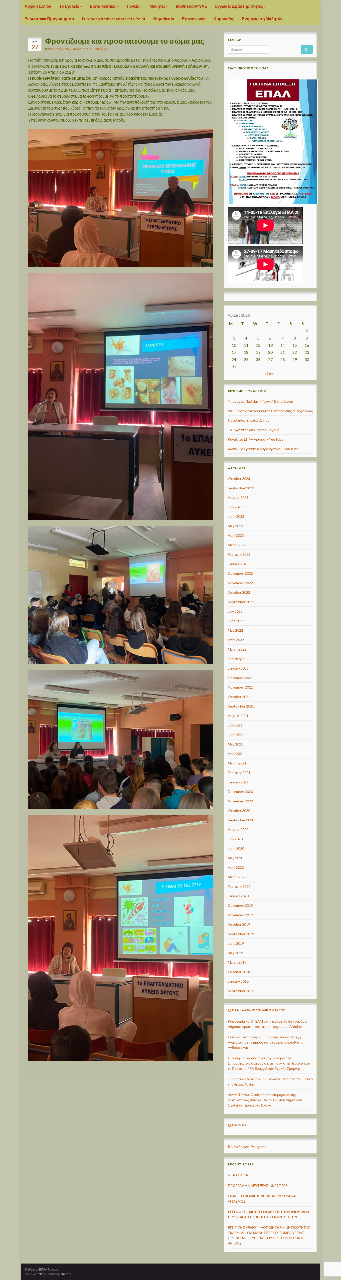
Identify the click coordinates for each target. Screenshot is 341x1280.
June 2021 (236, 734)
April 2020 (236, 867)
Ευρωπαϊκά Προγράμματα (49, 18)
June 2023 (236, 516)
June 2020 (236, 848)
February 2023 (239, 554)
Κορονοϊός (223, 18)
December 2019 (240, 905)
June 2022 (236, 621)
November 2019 (240, 915)
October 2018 (239, 972)
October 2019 (239, 924)
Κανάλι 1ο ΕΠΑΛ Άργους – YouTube (255, 439)
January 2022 (238, 668)
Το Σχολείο (69, 6)
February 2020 (239, 886)
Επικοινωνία (194, 18)
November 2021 (240, 687)
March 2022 (237, 649)
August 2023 (238, 497)
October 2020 (239, 810)
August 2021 (238, 716)
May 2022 (235, 630)
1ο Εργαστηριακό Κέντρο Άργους (253, 430)
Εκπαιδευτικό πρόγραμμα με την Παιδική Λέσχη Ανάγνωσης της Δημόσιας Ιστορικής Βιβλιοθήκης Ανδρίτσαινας (265, 1042)
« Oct (269, 373)
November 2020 (240, 801)
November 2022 (240, 583)
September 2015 (241, 991)
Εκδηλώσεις (100, 49)
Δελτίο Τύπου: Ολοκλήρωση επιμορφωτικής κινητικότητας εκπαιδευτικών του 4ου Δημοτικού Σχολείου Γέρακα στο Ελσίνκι (265, 1100)
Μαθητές (158, 6)
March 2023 (237, 545)
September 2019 (241, 934)
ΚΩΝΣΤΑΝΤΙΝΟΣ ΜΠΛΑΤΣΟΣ (68, 49)
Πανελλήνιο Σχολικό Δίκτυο (249, 420)
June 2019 (236, 943)
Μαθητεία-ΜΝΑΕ (191, 6)
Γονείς (133, 6)
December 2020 (240, 791)
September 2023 (241, 488)
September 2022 (241, 602)
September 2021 (241, 706)
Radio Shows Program (247, 1146)
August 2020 (238, 829)
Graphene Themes (59, 1274)
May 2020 (235, 858)
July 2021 (235, 725)
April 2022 (236, 640)
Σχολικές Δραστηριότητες (239, 6)
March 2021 (237, 763)
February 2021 (239, 772)
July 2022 (235, 611)
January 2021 (238, 782)
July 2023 (235, 507)
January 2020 (238, 896)
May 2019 (235, 953)
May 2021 (235, 744)
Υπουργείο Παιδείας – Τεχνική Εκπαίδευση (260, 401)
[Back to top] (330, 1250)
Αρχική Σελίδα (37, 6)
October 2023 (239, 478)
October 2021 (239, 697)
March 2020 (237, 877)
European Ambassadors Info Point (114, 18)
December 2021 (240, 678)
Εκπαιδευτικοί (103, 6)
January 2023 (238, 564)
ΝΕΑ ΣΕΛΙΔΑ (238, 1175)
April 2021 (236, 753)
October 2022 (239, 592)
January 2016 (238, 981)
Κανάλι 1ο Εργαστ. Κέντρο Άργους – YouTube (263, 449)
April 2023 (236, 535)
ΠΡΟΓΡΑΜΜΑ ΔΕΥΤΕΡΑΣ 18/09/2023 (258, 1185)
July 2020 (235, 839)
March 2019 (237, 962)
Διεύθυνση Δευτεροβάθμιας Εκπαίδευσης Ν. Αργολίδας (270, 411)
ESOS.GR (239, 1125)
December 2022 (240, 573)
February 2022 (239, 659)
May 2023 (235, 526)
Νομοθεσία (163, 18)
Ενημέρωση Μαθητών (263, 18)
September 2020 (241, 820)
